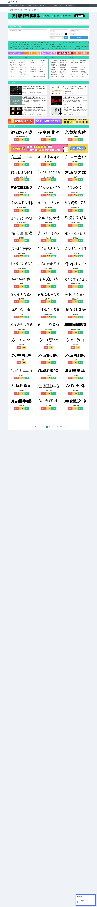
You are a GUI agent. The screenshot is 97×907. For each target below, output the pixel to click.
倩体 (50, 44)
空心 (61, 42)
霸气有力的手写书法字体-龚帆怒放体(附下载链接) (36, 107)
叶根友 (66, 48)
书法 (47, 44)
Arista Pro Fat (42, 76)
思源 (82, 46)
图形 (67, 42)
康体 (86, 42)
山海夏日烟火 (22, 73)
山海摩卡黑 (22, 65)
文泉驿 (56, 48)
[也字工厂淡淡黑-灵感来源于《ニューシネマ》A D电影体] (56, 90)
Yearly (40, 69)
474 (61, 426)
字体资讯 (62, 5)
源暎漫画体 (53, 62)
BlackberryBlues (74, 62)
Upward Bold (42, 60)
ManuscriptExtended (75, 71)
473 (57, 426)
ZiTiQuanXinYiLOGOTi (35, 76)
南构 (85, 46)
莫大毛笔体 (62, 67)
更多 (26, 57)
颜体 (82, 42)
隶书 (29, 42)
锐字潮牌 (15, 46)
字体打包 (42, 5)
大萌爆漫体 (13, 60)
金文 (51, 42)
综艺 (42, 42)
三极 (70, 46)
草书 (26, 42)
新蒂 (53, 48)
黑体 (17, 42)
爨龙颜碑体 (22, 62)
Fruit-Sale (82, 76)
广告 (44, 44)
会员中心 (69, 5)
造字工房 (34, 46)
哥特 (54, 42)
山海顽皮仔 (13, 74)
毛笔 (70, 42)
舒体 (53, 44)
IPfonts (32, 62)
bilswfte (72, 60)
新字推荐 (24, 92)
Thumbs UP (73, 73)
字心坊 (35, 48)
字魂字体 (78, 46)
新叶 (60, 48)
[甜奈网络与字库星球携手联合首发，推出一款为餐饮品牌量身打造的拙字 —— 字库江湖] (16, 90)
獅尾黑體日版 (63, 64)
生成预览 (79, 37)
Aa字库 (49, 46)
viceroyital (82, 71)
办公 (22, 44)
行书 (16, 44)
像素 (56, 44)
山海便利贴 (22, 64)
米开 (76, 48)
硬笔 (25, 44)
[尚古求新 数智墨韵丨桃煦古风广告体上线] (16, 100)
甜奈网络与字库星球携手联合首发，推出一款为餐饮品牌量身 (39, 87)
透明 (66, 37)
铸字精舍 (66, 46)
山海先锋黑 (13, 65)
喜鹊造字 (54, 46)
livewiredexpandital (84, 74)
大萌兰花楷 (22, 60)
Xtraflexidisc (83, 62)
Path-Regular (42, 64)
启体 (60, 44)
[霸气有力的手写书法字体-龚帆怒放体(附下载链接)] (16, 111)
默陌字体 (71, 48)
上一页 (31, 426)
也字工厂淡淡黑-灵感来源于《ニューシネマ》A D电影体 (79, 87)
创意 (73, 42)
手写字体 (35, 5)
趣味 (28, 44)
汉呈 (74, 46)
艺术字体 (29, 5)
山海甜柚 (12, 76)
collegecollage (83, 65)
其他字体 (55, 5)
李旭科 (20, 48)
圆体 (36, 42)
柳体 (35, 44)
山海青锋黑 (13, 71)
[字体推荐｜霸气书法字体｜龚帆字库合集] (56, 100)
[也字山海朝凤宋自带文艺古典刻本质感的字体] (56, 111)
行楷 (19, 44)
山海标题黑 (13, 69)
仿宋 (79, 42)
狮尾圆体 (53, 64)
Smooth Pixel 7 (74, 76)
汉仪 (30, 46)
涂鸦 (31, 44)
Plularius (41, 71)
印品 (40, 48)
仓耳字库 (49, 48)
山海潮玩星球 (13, 67)
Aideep (72, 65)
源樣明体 (62, 76)
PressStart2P (42, 73)
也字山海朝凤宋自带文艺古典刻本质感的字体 (75, 107)
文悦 (63, 48)
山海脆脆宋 (22, 74)
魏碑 (32, 42)
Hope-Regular (42, 65)
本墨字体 (31, 48)
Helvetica (32, 65)
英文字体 (22, 5)
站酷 (24, 48)
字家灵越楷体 (83, 60)
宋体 (14, 42)
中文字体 (16, 5)
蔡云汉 (16, 48)
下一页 (65, 426)
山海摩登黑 (13, 73)
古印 (45, 42)
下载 (21, 139)
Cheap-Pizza (73, 74)
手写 (39, 42)
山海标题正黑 (22, 69)
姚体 (57, 42)
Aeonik (61, 74)
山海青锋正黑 (22, 71)
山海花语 (21, 76)
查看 (16, 139)
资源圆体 (53, 69)
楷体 (20, 42)
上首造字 (80, 48)
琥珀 (64, 42)
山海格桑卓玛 (22, 67)
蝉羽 (62, 46)
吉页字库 (39, 46)
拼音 (38, 44)
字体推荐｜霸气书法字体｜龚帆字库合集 (74, 97)
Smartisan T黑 (54, 76)
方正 (19, 46)
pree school (42, 74)
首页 (10, 5)
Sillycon (82, 69)
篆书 (23, 42)
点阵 (48, 42)
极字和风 (23, 46)
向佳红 (58, 46)
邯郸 (27, 48)
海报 (76, 42)
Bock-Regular (42, 67)
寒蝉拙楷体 (13, 62)
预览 (26, 139)
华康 (27, 46)
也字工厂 (45, 46)
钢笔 (41, 44)
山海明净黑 (13, 64)
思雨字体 (44, 48)
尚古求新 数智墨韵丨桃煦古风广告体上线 (34, 97)
